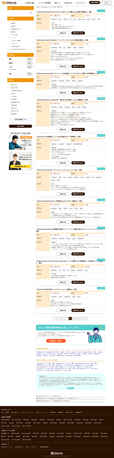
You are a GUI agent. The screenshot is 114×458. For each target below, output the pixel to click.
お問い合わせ (70, 412)
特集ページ (57, 3)
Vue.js (88, 19)
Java (74, 19)
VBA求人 (91, 353)
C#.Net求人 (60, 353)
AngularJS (61, 144)
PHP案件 (27, 419)
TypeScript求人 (40, 352)
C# (64, 47)
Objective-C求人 (87, 352)
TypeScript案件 (6, 419)
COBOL (69, 47)
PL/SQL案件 (98, 422)
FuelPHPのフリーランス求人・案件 (64, 365)
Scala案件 (94, 419)
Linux (82, 177)
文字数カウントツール (8, 447)
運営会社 (61, 412)
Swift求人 (94, 352)
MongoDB (68, 144)
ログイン (106, 3)
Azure (78, 296)
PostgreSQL (81, 238)
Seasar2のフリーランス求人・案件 (45, 368)
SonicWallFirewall (78, 144)
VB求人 (78, 353)
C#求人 (54, 353)
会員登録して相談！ (56, 341)
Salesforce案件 (6, 426)
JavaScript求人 (69, 355)
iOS (93, 177)
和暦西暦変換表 (45, 447)
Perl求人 (68, 352)
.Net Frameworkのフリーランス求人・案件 (86, 368)
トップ (37, 7)
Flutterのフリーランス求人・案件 (63, 370)
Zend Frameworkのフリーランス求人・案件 (86, 363)
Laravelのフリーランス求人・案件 (45, 370)
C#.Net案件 (20, 422)
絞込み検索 (20, 126)
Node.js (74, 80)
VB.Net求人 (84, 353)
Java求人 (100, 352)
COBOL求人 (97, 353)
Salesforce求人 (60, 355)
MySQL (84, 107)
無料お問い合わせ (78, 33)
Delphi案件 (89, 422)
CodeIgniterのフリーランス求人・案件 (83, 365)
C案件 (102, 419)
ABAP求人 (39, 355)
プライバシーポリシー (43, 412)
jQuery (68, 80)
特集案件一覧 (6, 433)
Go (70, 19)
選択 (29, 59)
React (93, 19)
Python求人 (74, 352)
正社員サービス (16, 412)
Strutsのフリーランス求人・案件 (84, 367)
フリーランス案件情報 (44, 3)
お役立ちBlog (68, 3)
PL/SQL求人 (52, 355)
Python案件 (51, 419)
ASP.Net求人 (73, 353)
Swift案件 (78, 419)
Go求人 (80, 352)
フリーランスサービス (29, 412)
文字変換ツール (20, 447)
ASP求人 (66, 353)
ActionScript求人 (49, 352)
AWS (99, 19)
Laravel (70, 177)
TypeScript (54, 19)
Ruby (60, 19)
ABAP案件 (80, 422)
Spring (75, 47)
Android (88, 177)
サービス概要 (6, 412)
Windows (81, 47)
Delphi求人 (45, 355)
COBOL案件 (71, 422)
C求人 (44, 353)
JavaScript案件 (16, 426)
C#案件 (12, 422)
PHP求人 (57, 352)
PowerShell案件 (27, 426)
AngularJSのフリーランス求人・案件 (46, 363)
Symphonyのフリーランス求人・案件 (65, 363)
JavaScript (61, 80)
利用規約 (53, 412)
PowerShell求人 (77, 355)
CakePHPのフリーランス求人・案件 (45, 365)
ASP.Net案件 (37, 422)
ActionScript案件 (17, 419)
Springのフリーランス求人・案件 (67, 367)
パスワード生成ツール (33, 447)
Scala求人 (39, 353)
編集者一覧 (79, 412)
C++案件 (5, 422)
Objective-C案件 (68, 419)
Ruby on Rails (81, 19)
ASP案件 (29, 422)
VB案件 (46, 422)
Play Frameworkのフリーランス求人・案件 (47, 367)
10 (78, 318)
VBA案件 (63, 422)
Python (65, 19)
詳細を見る (63, 33)
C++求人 (49, 353)
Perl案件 (43, 419)
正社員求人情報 (30, 3)
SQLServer (98, 177)
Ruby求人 (62, 352)
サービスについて (81, 3)
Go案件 (59, 419)
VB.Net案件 (54, 422)
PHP (60, 177)
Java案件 (86, 419)
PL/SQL (73, 270)
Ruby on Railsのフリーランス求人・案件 (65, 368)
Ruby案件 (35, 419)
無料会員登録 (94, 2)
